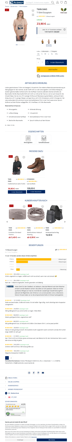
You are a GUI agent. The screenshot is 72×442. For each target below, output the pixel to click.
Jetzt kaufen (52, 69)
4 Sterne (11, 261)
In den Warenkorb (17, 192)
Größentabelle (45, 51)
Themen (7, 6)
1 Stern (12, 269)
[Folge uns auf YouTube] (43, 373)
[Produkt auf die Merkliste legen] (33, 10)
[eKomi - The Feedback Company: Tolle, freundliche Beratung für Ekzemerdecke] (15, 410)
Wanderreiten (14, 6)
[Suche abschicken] (53, 2)
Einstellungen (20, 440)
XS (38, 54)
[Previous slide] (38, 43)
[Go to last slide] (7, 222)
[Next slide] (65, 43)
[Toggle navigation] (6, 2)
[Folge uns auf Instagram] (29, 373)
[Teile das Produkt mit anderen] (33, 14)
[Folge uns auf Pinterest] (38, 373)
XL (52, 54)
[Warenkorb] (65, 2)
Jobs (12, 393)
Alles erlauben (52, 440)
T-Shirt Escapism (23, 6)
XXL (56, 54)
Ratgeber (54, 51)
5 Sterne (11, 259)
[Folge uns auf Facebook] (33, 373)
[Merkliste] (61, 2)
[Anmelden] (57, 2)
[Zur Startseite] (16, 2)
